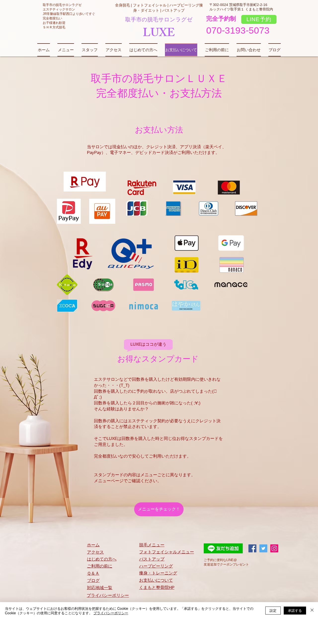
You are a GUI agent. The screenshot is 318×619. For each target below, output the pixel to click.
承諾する (295, 610)
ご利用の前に (99, 566)
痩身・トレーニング (158, 573)
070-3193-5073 (238, 30)
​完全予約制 (221, 18)
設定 (273, 610)
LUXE (159, 34)
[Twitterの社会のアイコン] (263, 548)
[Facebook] (252, 548)
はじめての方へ (102, 559)
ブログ (93, 580)
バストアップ (151, 559)
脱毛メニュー (151, 545)
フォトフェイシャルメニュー (166, 552)
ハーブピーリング (156, 566)
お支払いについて (156, 580)
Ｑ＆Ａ (93, 573)
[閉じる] (312, 610)
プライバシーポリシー (108, 595)
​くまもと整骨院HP (156, 587)
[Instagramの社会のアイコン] (274, 548)
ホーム (93, 545)
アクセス (95, 552)
